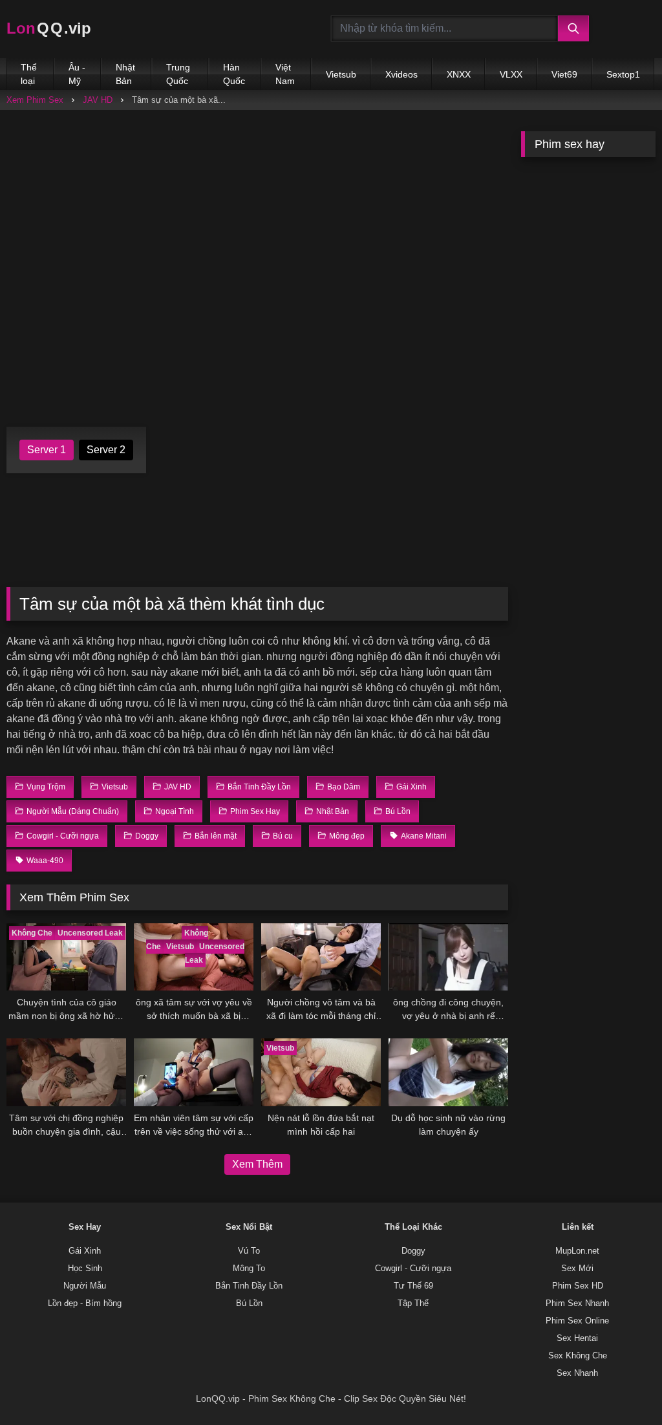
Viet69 (564, 74)
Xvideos (401, 74)
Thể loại (29, 74)
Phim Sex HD (577, 1286)
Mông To (249, 1268)
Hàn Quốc (234, 74)
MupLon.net (577, 1251)
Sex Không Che (577, 1355)
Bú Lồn (249, 1303)
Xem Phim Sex (34, 100)
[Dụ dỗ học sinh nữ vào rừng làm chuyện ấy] (448, 1072)
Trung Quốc (178, 74)
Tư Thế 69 (413, 1286)
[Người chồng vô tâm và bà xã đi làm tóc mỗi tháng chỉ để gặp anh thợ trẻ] (321, 957)
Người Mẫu (84, 1286)
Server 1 (46, 449)
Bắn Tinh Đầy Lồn (249, 1286)
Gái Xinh (85, 1251)
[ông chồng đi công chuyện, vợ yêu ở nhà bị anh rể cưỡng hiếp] (448, 957)
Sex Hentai (577, 1338)
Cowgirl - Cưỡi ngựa (413, 1268)
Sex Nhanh (577, 1373)
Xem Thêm (257, 1164)
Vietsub (341, 74)
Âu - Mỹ (77, 74)
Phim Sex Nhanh (577, 1303)
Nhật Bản (125, 74)
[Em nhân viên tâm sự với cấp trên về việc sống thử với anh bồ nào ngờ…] (193, 1072)
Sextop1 (623, 74)
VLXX (511, 74)
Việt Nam (285, 74)
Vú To (249, 1251)
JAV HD (97, 100)
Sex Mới (577, 1268)
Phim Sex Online (577, 1320)
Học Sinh (85, 1268)
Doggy (413, 1251)
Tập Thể (413, 1303)
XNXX (459, 74)
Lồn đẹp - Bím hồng (85, 1303)
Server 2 (106, 449)
